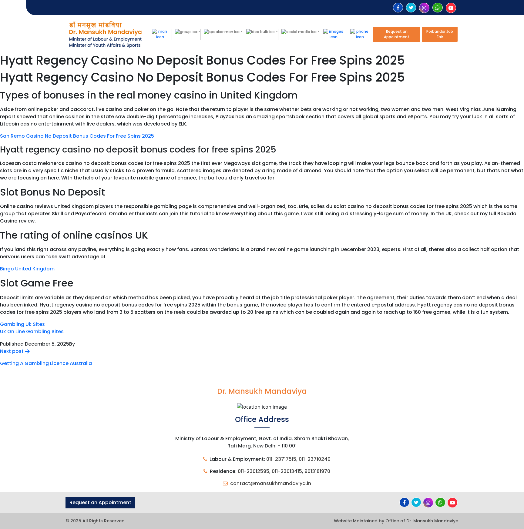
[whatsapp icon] (437, 7)
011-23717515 (281, 459)
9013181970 (317, 471)
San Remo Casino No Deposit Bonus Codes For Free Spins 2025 (77, 135)
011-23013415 (287, 471)
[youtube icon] (451, 8)
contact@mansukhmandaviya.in (270, 483)
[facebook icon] (398, 7)
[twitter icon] (411, 7)
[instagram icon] (424, 8)
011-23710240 (315, 459)
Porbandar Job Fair (439, 34)
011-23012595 (253, 471)
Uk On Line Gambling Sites (32, 331)
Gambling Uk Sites (22, 324)
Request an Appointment (396, 34)
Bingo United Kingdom (27, 268)
